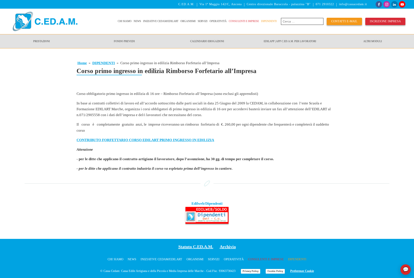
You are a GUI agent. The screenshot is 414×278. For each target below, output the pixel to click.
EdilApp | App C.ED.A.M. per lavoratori (290, 41)
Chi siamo (125, 21)
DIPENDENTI (269, 21)
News (137, 21)
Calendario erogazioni (207, 41)
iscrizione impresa (385, 21)
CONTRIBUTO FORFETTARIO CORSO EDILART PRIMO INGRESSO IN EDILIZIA (145, 140)
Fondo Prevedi (124, 41)
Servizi (202, 21)
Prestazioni (41, 41)
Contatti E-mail (344, 21)
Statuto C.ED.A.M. (195, 246)
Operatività (218, 21)
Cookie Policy (275, 271)
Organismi (188, 21)
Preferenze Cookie (302, 271)
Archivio (228, 246)
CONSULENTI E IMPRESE (244, 21)
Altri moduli (372, 41)
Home (82, 63)
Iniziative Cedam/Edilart (160, 21)
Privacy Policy (251, 271)
